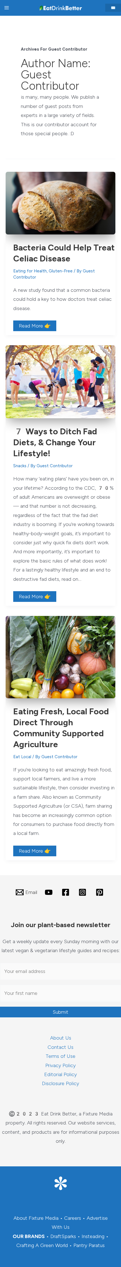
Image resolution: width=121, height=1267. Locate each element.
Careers (72, 1218)
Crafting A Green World (42, 1245)
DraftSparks (63, 1236)
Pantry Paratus (89, 1245)
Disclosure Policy (60, 1083)
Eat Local (22, 756)
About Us (60, 1038)
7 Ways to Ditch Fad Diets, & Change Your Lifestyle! (55, 442)
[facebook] (66, 892)
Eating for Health (30, 271)
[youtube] (49, 892)
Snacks (19, 465)
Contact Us (60, 1047)
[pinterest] (100, 892)
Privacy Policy (60, 1065)
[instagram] (83, 892)
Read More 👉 (35, 326)
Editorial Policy (60, 1074)
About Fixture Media (36, 1218)
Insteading (93, 1236)
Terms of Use (60, 1056)
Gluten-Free (61, 271)
